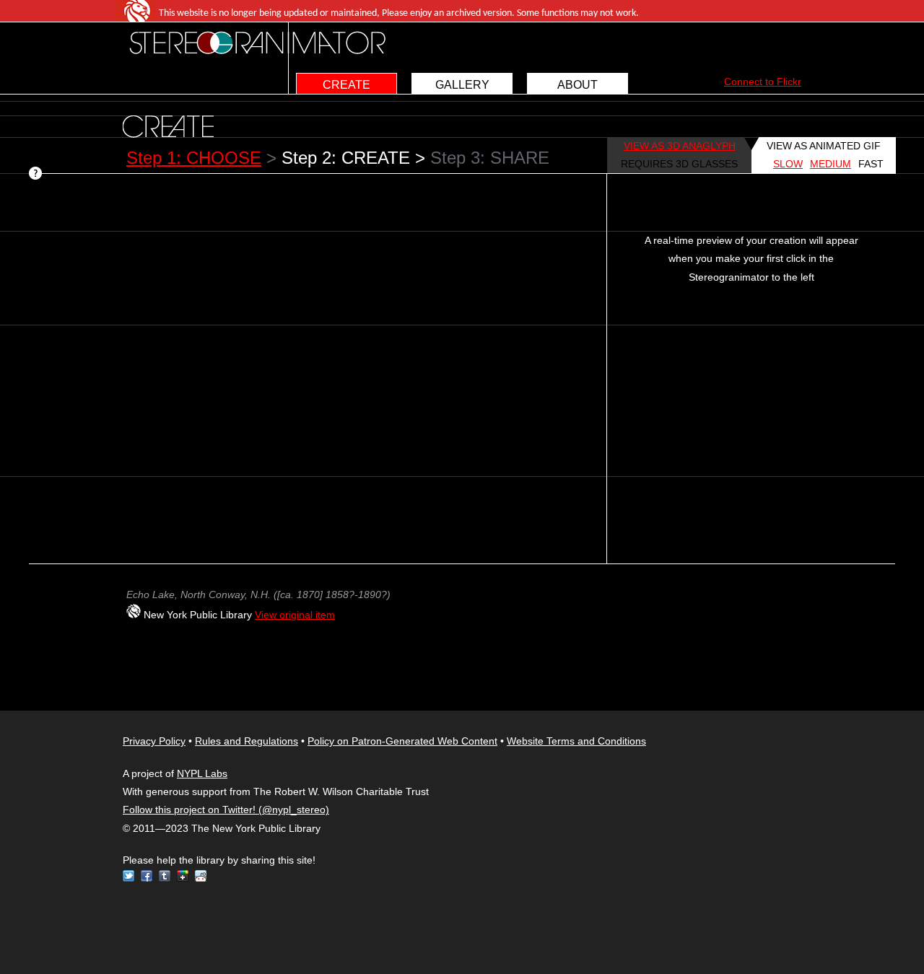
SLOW (788, 164)
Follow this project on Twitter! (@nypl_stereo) (226, 809)
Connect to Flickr (762, 81)
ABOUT (577, 85)
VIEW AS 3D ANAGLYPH (680, 146)
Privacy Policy (154, 741)
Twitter (128, 876)
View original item (295, 614)
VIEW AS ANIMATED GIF (824, 146)
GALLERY (462, 85)
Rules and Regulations (246, 741)
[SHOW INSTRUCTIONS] (37, 175)
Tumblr (164, 876)
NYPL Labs (202, 773)
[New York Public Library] (133, 614)
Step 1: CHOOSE (193, 157)
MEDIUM (830, 164)
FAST (871, 164)
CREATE (346, 85)
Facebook (146, 876)
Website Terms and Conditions (576, 741)
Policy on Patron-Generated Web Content (402, 741)
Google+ (182, 876)
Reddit (200, 876)
